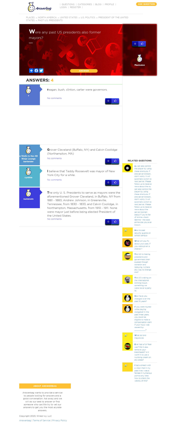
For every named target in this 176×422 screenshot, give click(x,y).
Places (30, 17)
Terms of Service (41, 420)
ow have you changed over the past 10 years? (142, 298)
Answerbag (25, 420)
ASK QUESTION (146, 4)
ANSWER (84, 71)
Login (63, 7)
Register (75, 7)
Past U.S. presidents (50, 20)
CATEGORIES (85, 4)
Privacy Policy (59, 420)
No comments (54, 98)
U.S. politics (88, 17)
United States (68, 17)
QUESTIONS (68, 4)
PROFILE (109, 4)
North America (47, 17)
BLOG (98, 4)
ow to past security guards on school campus (142, 232)
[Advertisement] (70, 125)
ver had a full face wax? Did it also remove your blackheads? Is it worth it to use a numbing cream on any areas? (142, 352)
